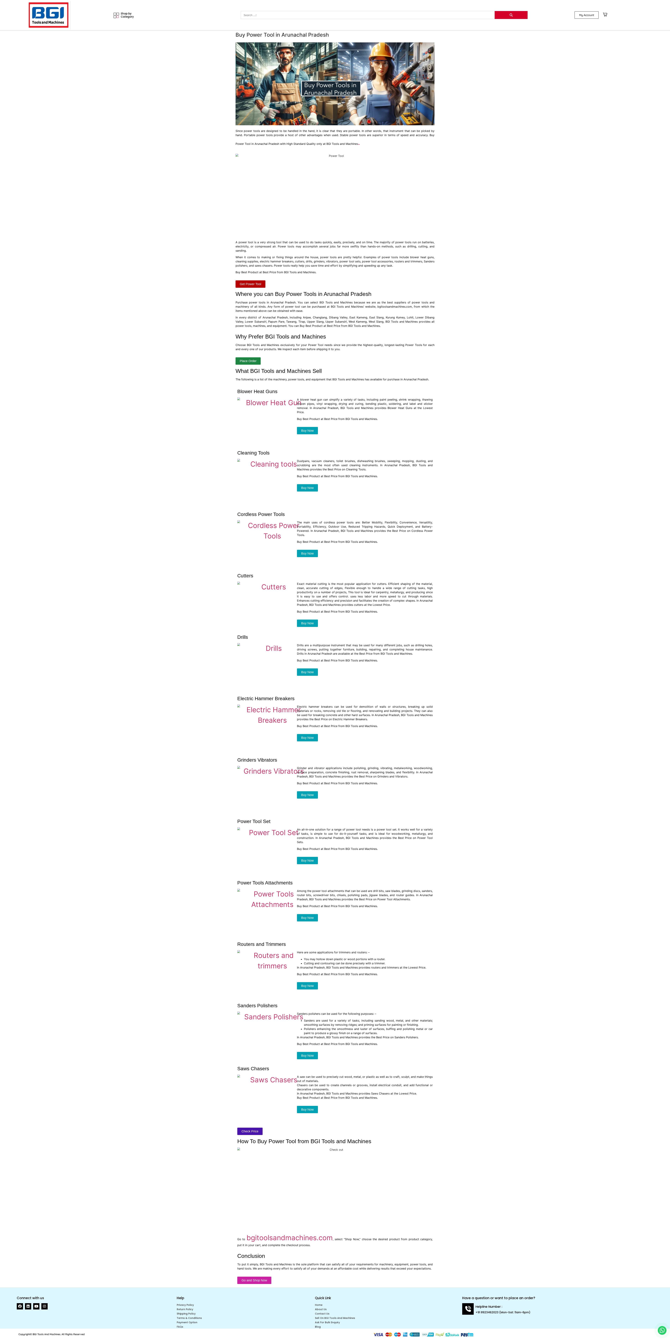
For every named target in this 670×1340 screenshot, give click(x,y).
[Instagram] (44, 1306)
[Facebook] (20, 1306)
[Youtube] (36, 1306)
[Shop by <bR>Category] (116, 15)
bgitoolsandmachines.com (290, 1237)
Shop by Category (127, 15)
